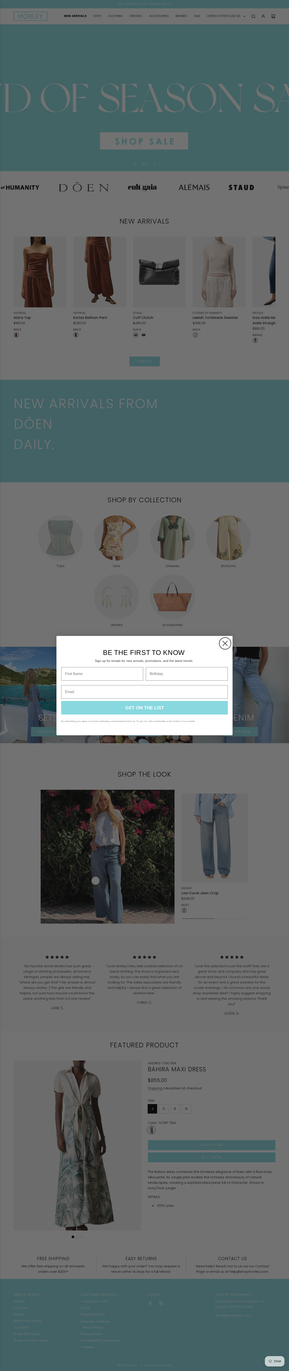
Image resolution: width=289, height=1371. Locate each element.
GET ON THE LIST (144, 707)
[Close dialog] (225, 643)
